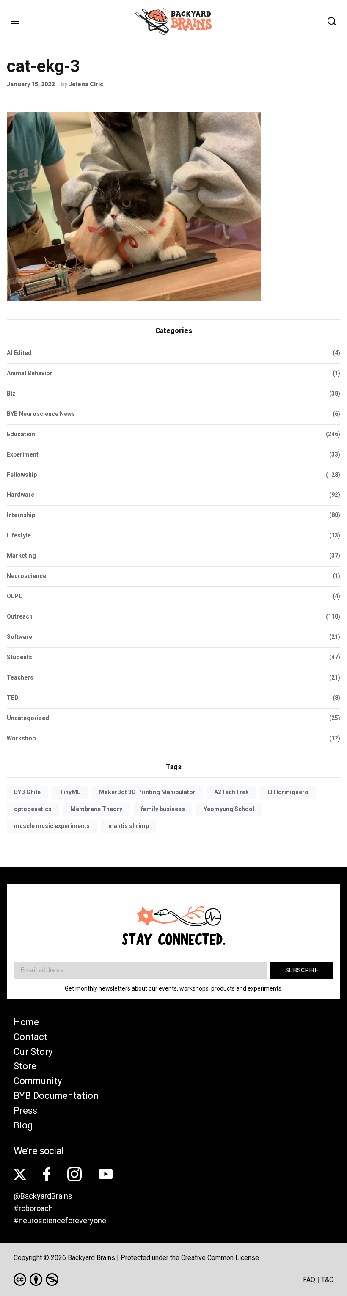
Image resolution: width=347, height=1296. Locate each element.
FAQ (309, 1280)
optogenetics (33, 809)
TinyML (69, 792)
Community (38, 1081)
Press (25, 1110)
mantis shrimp (128, 826)
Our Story (33, 1051)
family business (163, 809)
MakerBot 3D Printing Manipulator (147, 792)
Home (26, 1022)
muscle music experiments (52, 826)
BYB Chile (27, 792)
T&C (327, 1280)
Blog (23, 1125)
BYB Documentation (56, 1095)
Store (25, 1066)
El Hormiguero (287, 792)
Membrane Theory (96, 809)
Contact (30, 1037)
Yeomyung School (229, 809)
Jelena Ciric (86, 84)
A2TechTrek (231, 792)
